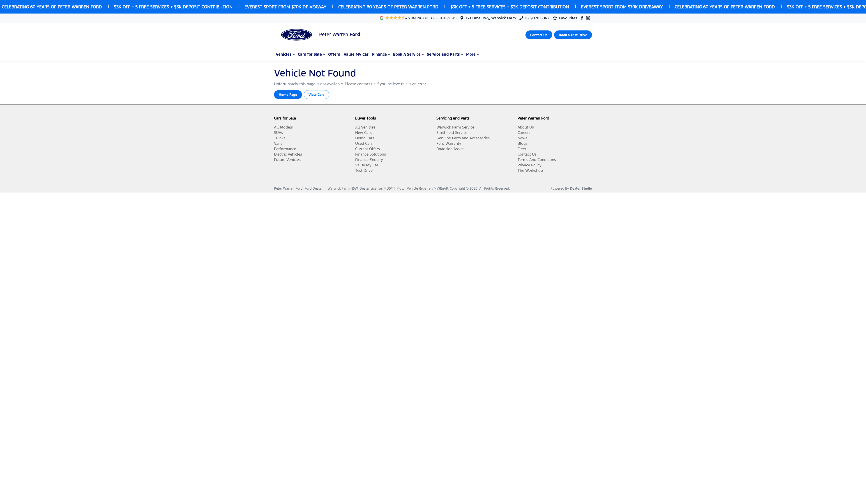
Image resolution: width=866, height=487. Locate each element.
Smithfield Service (451, 132)
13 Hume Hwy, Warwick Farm (490, 18)
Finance (379, 54)
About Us (526, 127)
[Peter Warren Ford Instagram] (589, 18)
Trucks (279, 138)
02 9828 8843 (537, 18)
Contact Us (527, 154)
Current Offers (367, 148)
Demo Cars (364, 138)
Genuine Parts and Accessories (463, 138)
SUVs (278, 132)
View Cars (317, 94)
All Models (283, 127)
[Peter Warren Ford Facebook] (583, 18)
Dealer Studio (581, 188)
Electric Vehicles (288, 154)
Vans (278, 143)
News (522, 138)
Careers (524, 132)
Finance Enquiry (369, 159)
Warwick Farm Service (455, 127)
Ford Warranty (448, 143)
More (471, 54)
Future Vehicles (287, 159)
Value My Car (356, 54)
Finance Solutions (370, 154)
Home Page (288, 94)
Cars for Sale (310, 54)
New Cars (363, 132)
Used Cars (364, 143)
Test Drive (364, 170)
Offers (334, 54)
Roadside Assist (450, 148)
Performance (285, 148)
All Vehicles (365, 127)
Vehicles (284, 54)
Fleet (522, 148)
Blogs (522, 143)
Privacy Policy (529, 165)
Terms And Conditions (537, 159)
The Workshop (530, 170)
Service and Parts (443, 54)
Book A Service (407, 54)
